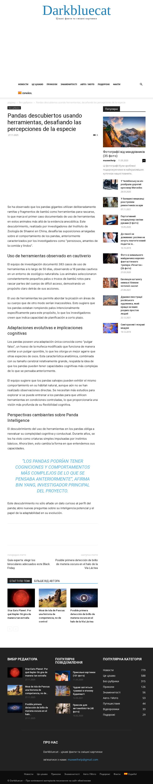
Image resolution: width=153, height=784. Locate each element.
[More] (46, 143)
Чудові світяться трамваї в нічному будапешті (83, 690)
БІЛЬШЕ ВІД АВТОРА (47, 581)
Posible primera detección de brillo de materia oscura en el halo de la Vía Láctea (76, 564)
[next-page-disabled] (15, 629)
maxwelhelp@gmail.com (83, 759)
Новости (23, 84)
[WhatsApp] (37, 143)
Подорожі (104, 84)
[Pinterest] (28, 143)
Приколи (52, 84)
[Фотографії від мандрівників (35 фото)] (124, 132)
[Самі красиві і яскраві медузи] (110, 328)
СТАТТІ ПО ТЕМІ (20, 581)
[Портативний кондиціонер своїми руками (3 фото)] (110, 220)
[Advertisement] (76, 52)
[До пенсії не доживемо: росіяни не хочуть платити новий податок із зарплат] (110, 237)
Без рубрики (25, 102)
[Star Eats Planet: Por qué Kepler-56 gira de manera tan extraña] (21, 598)
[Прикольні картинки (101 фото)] (62, 676)
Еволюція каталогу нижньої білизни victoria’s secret (131, 282)
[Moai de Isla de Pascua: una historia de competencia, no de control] (52, 598)
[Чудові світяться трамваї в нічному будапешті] (62, 691)
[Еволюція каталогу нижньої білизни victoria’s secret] (110, 283)
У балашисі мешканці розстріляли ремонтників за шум (132, 202)
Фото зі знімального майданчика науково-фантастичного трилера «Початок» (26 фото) (133, 262)
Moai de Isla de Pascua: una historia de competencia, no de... (37, 690)
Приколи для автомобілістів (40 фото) (83, 708)
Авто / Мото (87, 84)
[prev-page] (9, 629)
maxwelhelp (109, 160)
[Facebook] (11, 143)
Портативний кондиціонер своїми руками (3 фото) (132, 219)
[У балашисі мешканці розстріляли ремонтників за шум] (110, 202)
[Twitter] (20, 143)
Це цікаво (37, 84)
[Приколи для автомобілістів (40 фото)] (62, 708)
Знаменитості (69, 84)
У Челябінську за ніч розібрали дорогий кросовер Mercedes (132, 184)
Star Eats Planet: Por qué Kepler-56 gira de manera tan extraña (19, 614)
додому (11, 102)
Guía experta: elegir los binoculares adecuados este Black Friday (28, 564)
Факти (116, 84)
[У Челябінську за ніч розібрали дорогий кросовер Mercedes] (110, 184)
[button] (141, 84)
